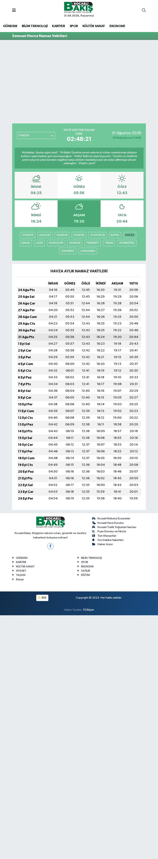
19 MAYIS (28, 235)
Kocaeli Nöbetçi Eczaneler (113, 518)
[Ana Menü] (14, 10)
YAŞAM (20, 575)
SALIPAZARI (56, 242)
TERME (109, 242)
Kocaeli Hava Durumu (110, 522)
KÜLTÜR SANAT (93, 26)
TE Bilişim (88, 609)
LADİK (39, 242)
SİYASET (21, 570)
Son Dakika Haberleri (110, 540)
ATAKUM (78, 235)
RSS (43, 597)
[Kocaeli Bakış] (78, 7)
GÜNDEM (10, 26)
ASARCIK (62, 235)
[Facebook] (50, 546)
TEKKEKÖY (92, 242)
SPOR (74, 26)
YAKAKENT (68, 250)
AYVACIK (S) (97, 235)
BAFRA (115, 235)
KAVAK (26, 242)
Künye (20, 579)
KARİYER (58, 26)
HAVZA (129, 235)
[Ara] (144, 10)
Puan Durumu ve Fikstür (111, 531)
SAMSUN (74, 242)
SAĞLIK (85, 570)
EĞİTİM (85, 575)
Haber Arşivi (105, 544)
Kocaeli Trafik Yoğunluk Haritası (116, 527)
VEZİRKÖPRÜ (127, 242)
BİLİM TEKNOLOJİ (35, 26)
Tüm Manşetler (106, 535)
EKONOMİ (117, 26)
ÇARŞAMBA (87, 250)
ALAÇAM (45, 235)
